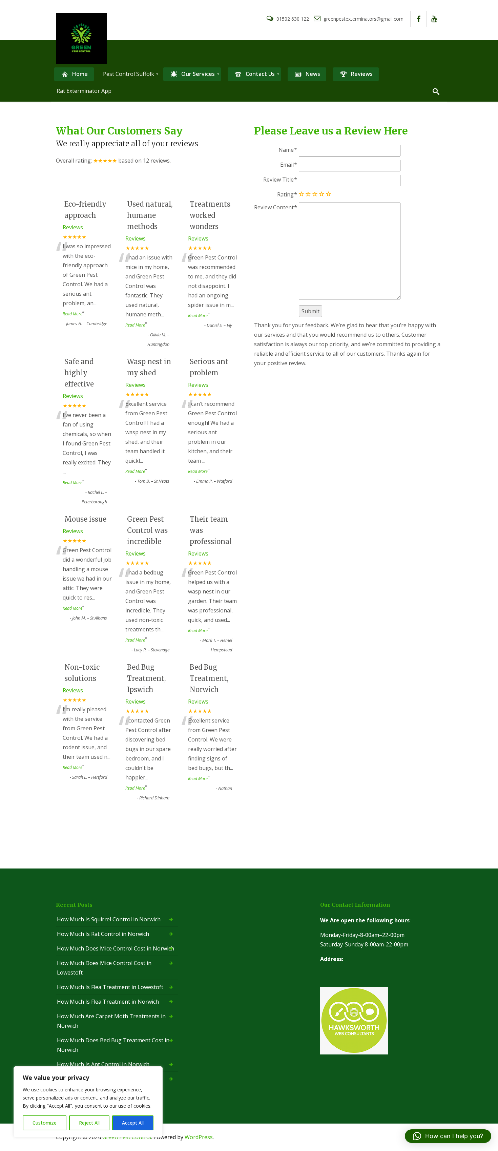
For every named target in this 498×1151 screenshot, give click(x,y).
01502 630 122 (292, 19)
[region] (88, 1101)
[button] (448, 1136)
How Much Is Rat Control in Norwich (103, 934)
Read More (72, 314)
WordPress (199, 1137)
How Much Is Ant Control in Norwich (103, 1064)
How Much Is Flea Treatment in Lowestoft (110, 987)
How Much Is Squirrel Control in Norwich (109, 919)
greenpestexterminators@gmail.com (362, 19)
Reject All (89, 1122)
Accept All (133, 1122)
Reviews (73, 227)
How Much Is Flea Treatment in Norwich (108, 1001)
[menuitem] (74, 74)
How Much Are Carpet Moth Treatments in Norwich (111, 1020)
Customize (45, 1122)
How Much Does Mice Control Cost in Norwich (115, 948)
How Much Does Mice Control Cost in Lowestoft (104, 967)
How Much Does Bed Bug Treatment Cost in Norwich (113, 1045)
